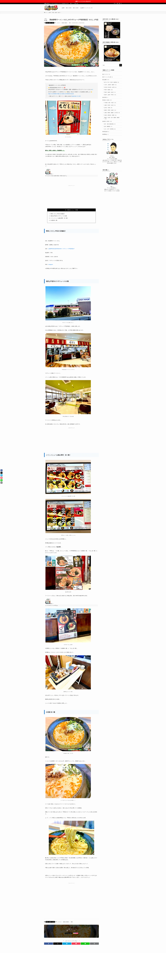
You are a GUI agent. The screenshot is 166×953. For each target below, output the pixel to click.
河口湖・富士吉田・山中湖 (110, 87)
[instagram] (118, 3)
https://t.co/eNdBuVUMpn (54, 93)
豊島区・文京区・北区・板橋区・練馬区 (111, 118)
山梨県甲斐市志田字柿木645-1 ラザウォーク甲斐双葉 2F (61, 248)
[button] (48, 943)
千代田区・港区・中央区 (110, 102)
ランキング (107, 74)
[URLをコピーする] (94, 943)
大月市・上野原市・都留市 (110, 84)
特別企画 (106, 131)
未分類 (106, 97)
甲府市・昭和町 (108, 89)
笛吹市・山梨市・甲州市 (110, 94)
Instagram (50, 264)
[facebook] (114, 3)
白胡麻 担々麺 (54, 220)
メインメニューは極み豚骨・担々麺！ (59, 218)
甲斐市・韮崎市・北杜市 (50, 22)
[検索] (121, 3)
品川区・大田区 (108, 107)
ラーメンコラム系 (108, 77)
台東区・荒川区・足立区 (110, 105)
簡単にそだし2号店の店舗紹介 (58, 213)
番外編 (106, 134)
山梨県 (106, 79)
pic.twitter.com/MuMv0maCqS (67, 93)
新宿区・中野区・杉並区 (110, 110)
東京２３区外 (108, 121)
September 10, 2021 (76, 96)
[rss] (119, 3)
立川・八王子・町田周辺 (110, 129)
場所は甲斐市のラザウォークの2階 (59, 216)
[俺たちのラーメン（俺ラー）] (51, 7)
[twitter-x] (116, 3)
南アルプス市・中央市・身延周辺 (111, 82)
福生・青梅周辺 (108, 126)
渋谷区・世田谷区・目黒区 (110, 115)
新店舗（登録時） (65, 22)
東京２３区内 (108, 100)
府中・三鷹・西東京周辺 (110, 124)
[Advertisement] (71, 195)
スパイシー (58, 22)
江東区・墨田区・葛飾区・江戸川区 (112, 112)
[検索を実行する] (120, 65)
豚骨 (70, 22)
